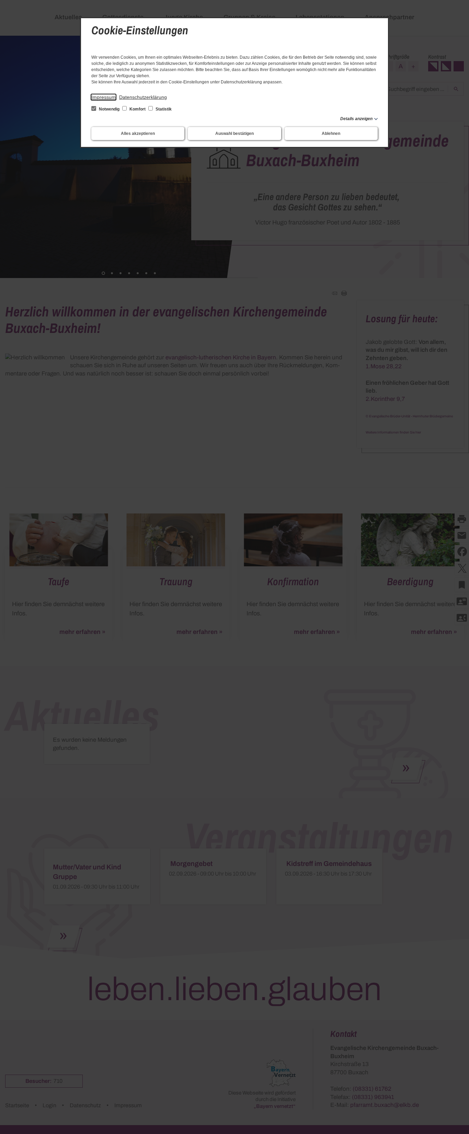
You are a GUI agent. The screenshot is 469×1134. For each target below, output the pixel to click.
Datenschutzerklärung (143, 97)
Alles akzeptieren (138, 133)
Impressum (103, 97)
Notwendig (109, 109)
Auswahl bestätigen (234, 133)
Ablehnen (331, 133)
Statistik (163, 109)
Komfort (137, 109)
